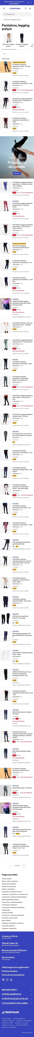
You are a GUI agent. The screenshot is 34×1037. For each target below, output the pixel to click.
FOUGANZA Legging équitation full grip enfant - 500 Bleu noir (22, 99)
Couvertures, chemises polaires (12, 902)
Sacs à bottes (6, 920)
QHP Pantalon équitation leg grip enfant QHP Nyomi (21, 830)
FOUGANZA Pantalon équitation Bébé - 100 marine (21, 600)
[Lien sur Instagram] (7, 979)
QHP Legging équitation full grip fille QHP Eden (21, 543)
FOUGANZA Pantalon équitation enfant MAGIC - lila (22, 261)
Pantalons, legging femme (8, 45)
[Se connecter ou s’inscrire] (25, 8)
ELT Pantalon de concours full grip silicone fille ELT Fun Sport (22, 434)
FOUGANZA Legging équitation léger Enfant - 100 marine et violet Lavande (22, 226)
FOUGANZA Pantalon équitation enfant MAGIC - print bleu (22, 279)
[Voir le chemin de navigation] (2, 19)
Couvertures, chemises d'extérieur (13, 907)
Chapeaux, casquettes (9, 928)
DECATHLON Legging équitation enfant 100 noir (20, 246)
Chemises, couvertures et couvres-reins (15, 894)
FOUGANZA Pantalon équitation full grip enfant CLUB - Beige (21, 579)
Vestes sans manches (9, 886)
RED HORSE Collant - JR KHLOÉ (22, 788)
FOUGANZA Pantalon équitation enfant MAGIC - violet (21, 120)
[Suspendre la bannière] (27, 2)
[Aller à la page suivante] (24, 865)
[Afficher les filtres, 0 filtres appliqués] (4, 54)
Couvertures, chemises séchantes (13, 915)
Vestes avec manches (9, 884)
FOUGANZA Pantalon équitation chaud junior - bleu (22, 362)
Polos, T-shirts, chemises (10, 881)
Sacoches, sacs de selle (9, 918)
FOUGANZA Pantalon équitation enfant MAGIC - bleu (22, 82)
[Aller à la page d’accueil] (14, 8)
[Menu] (4, 8)
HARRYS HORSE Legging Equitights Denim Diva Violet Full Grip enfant (21, 303)
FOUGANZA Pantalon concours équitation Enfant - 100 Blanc (22, 324)
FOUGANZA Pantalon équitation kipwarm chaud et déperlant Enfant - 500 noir (22, 561)
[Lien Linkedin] (11, 979)
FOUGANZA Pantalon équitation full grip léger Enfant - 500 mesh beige (20, 486)
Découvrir (17, 173)
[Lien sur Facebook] (3, 979)
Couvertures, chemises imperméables (14, 897)
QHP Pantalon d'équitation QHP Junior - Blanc (22, 653)
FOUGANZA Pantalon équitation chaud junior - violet (22, 523)
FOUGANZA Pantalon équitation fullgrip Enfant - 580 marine (22, 469)
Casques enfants (7, 912)
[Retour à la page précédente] (10, 865)
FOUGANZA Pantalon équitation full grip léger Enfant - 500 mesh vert (20, 378)
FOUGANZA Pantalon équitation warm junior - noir (21, 506)
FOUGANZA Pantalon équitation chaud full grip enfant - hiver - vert (20, 846)
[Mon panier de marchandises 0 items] (30, 8)
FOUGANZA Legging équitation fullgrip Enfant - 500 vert (22, 415)
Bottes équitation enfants (10, 899)
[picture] (5, 67)
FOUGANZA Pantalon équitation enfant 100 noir (20, 769)
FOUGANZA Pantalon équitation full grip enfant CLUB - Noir (22, 692)
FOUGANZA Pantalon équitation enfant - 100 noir (21, 65)
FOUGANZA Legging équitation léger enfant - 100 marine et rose (22, 397)
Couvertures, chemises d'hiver (12, 891)
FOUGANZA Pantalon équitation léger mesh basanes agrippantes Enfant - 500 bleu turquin (22, 734)
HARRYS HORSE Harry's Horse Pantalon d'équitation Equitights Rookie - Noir (22, 673)
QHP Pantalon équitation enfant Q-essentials (20, 617)
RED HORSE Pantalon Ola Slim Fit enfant (22, 713)
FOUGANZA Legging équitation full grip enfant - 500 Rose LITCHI (22, 205)
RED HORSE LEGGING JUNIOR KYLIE (21, 752)
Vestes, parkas (6, 878)
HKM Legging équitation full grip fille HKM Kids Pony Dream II (22, 635)
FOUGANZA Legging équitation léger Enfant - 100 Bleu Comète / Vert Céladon (22, 184)
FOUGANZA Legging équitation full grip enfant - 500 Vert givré (22, 341)
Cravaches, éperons (8, 926)
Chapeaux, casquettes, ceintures (13, 923)
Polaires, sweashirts (8, 889)
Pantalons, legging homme (22, 45)
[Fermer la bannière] (30, 2)
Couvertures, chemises (9, 905)
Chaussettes (6, 910)
